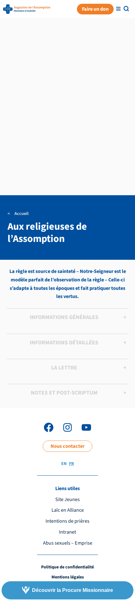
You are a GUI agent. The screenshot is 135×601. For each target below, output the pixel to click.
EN (64, 464)
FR (71, 464)
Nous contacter (67, 446)
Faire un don (95, 9)
